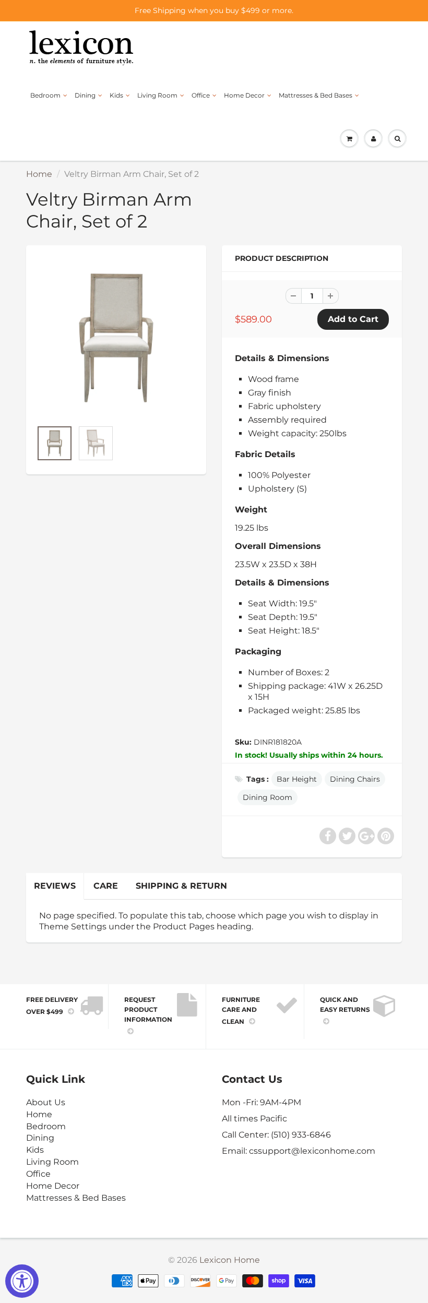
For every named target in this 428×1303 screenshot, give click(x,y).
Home (39, 174)
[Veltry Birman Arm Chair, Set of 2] (116, 338)
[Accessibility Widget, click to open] (22, 1281)
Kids (116, 95)
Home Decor (244, 95)
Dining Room (267, 797)
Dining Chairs (355, 779)
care (105, 886)
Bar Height (297, 779)
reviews (55, 886)
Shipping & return (181, 886)
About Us (45, 1102)
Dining (85, 95)
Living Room (157, 95)
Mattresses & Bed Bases (315, 95)
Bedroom (45, 95)
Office (201, 95)
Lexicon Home (229, 1260)
